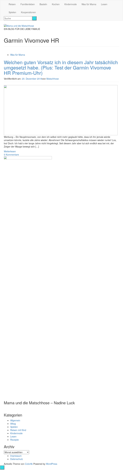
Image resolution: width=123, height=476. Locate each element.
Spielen (12, 12)
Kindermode (70, 4)
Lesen (104, 4)
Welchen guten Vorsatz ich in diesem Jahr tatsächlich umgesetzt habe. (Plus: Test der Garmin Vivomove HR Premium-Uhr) (61, 67)
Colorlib (29, 463)
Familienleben (27, 4)
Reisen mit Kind (18, 430)
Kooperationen (28, 12)
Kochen (56, 4)
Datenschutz (16, 459)
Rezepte (14, 439)
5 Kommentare (11, 154)
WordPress (51, 463)
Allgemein (15, 420)
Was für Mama (89, 4)
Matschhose (52, 78)
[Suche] (34, 18)
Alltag (13, 423)
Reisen (12, 4)
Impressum (16, 455)
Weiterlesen (10, 151)
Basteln (43, 4)
